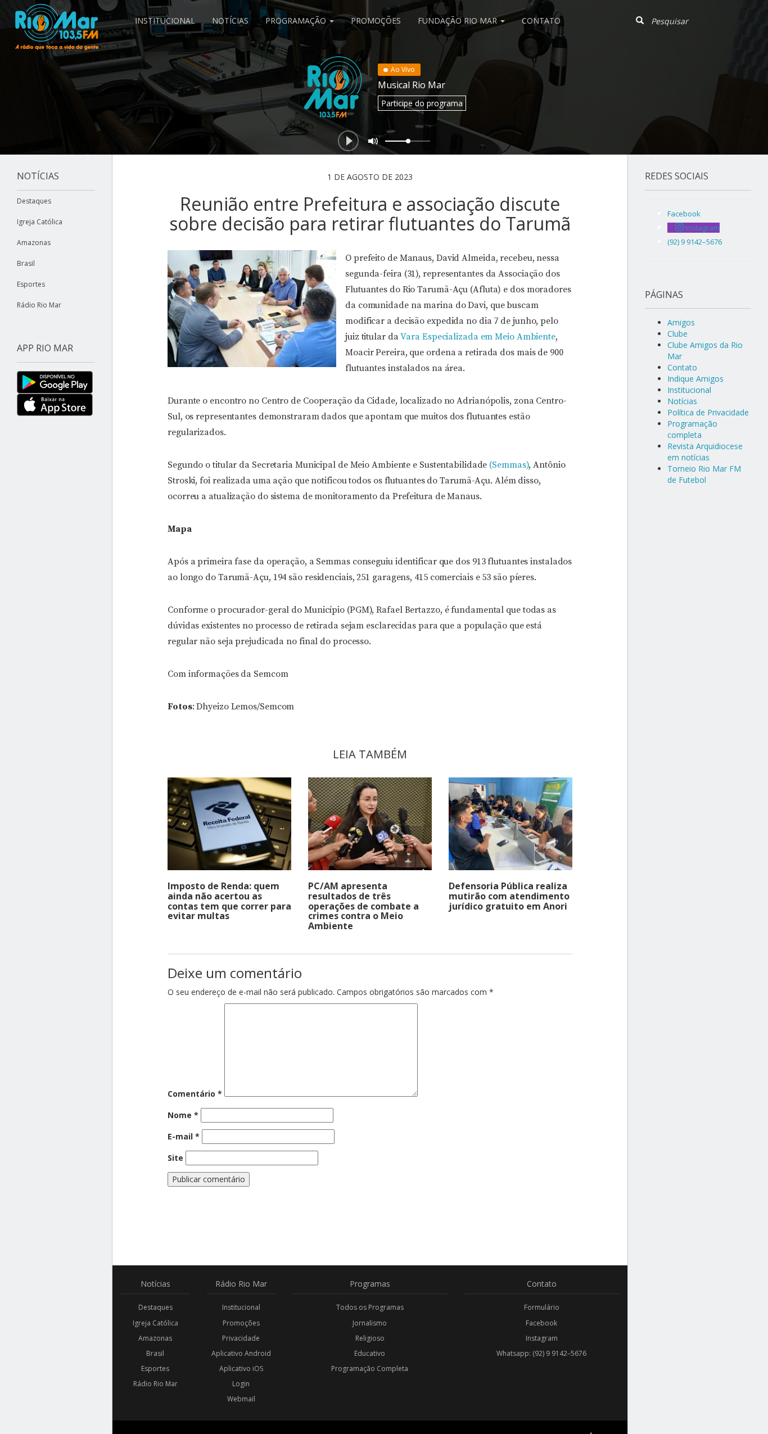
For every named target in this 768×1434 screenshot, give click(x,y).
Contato (541, 20)
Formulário (541, 1307)
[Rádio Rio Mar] (56, 14)
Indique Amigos (695, 378)
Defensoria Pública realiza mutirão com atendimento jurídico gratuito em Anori (509, 896)
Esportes (31, 284)
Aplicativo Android (241, 1353)
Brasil (26, 263)
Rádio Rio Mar (39, 305)
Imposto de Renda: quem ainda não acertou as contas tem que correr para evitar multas (229, 901)
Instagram (542, 1338)
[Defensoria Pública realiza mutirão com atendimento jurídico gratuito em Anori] (510, 823)
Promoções (376, 20)
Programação (296, 20)
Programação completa (692, 429)
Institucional (165, 20)
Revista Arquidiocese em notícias (705, 452)
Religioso (370, 1338)
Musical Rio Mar (411, 85)
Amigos (681, 322)
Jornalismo (370, 1323)
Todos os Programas (370, 1307)
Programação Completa (369, 1368)
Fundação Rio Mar (458, 20)
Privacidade (241, 1338)
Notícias (230, 20)
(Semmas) (508, 465)
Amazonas (34, 242)
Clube (677, 333)
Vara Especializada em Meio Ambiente (477, 336)
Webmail (241, 1399)
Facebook (541, 1323)
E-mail (184, 1136)
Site (175, 1157)
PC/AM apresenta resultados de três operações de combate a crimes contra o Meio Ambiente (363, 905)
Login (241, 1383)
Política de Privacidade (708, 412)
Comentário (195, 1093)
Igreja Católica (39, 222)
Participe (422, 103)
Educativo (369, 1353)
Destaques (34, 201)
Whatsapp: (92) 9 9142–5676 (541, 1353)
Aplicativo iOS (241, 1368)
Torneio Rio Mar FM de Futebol (704, 474)
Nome (183, 1115)
